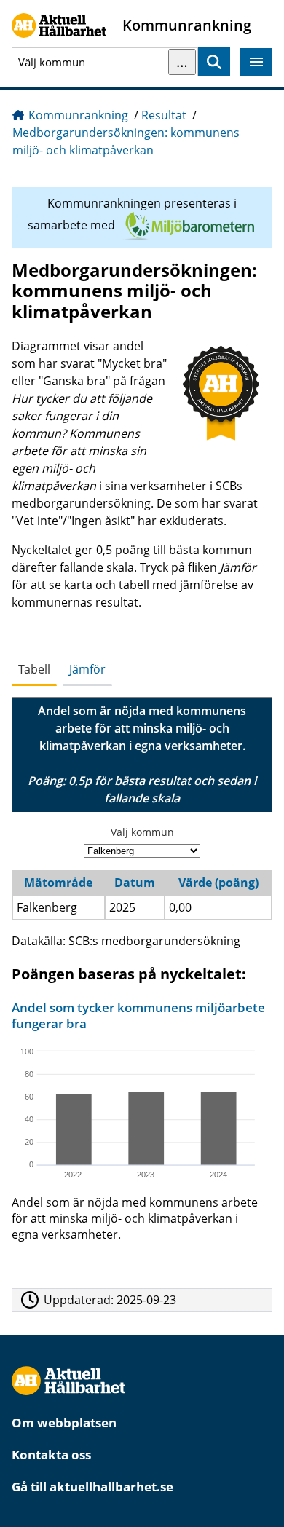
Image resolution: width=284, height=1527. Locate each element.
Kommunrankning (78, 115)
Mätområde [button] (58, 883)
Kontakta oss (51, 1454)
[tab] (34, 670)
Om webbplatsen (64, 1422)
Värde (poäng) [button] (218, 883)
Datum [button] (134, 883)
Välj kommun (142, 832)
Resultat (163, 115)
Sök (214, 62)
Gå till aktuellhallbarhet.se (92, 1486)
